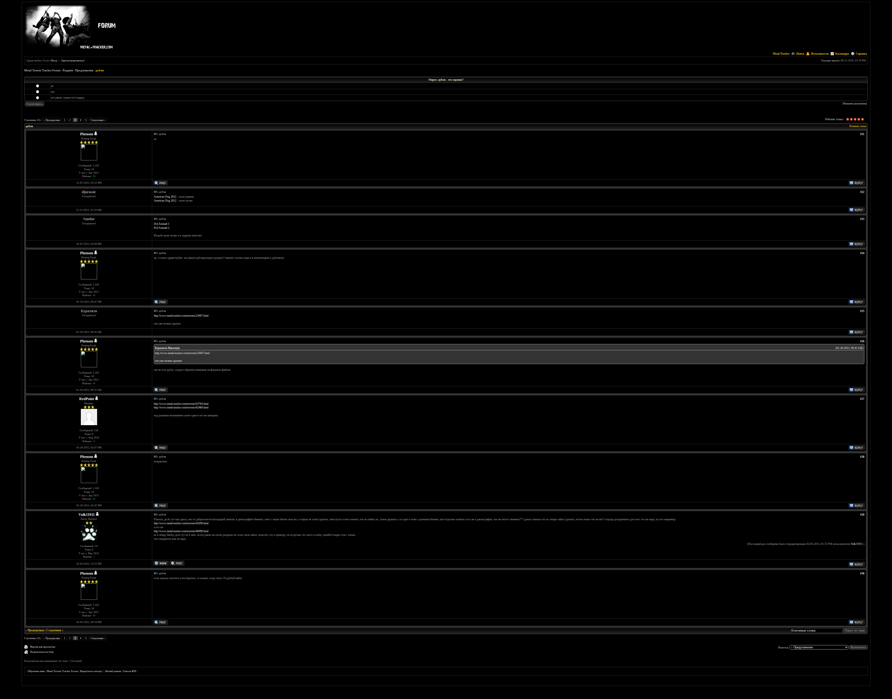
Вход (54, 60)
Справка (861, 53)
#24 (862, 253)
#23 (862, 219)
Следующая (53, 630)
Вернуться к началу (91, 671)
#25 (862, 311)
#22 (862, 192)
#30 (862, 573)
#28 (862, 456)
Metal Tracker (781, 53)
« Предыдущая (51, 120)
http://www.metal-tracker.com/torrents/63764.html (181, 403)
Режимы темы (857, 126)
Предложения (84, 70)
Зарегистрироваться (72, 60)
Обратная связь (36, 671)
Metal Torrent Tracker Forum (42, 70)
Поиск (800, 53)
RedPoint (86, 399)
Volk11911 (87, 515)
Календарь (842, 53)
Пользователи (820, 53)
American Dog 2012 (165, 196)
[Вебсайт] (161, 564)
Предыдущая (36, 630)
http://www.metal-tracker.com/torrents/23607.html (181, 315)
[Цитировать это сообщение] (856, 184)
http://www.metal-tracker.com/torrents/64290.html (181, 523)
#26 (862, 341)
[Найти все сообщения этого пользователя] (160, 184)
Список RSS (129, 671)
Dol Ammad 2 (161, 227)
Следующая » (98, 120)
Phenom (86, 134)
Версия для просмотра (42, 646)
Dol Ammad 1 (161, 223)
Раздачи (68, 70)
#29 (862, 514)
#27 (862, 399)
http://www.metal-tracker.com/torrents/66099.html (181, 531)
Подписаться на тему (42, 651)
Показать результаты (854, 103)
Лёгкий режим (113, 671)
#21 (862, 134)
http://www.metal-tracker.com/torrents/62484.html (181, 407)
